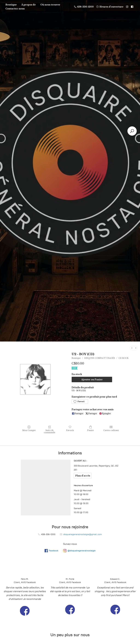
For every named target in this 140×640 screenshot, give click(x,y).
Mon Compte (29, 430)
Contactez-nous (15, 8)
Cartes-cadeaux (111, 430)
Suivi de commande (49, 431)
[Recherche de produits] (132, 131)
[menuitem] (132, 348)
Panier (90, 430)
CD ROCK (124, 358)
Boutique (11, 4)
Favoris (70, 430)
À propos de (28, 4)
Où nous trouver (50, 4)
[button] (80, 401)
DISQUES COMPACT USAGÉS (99, 358)
